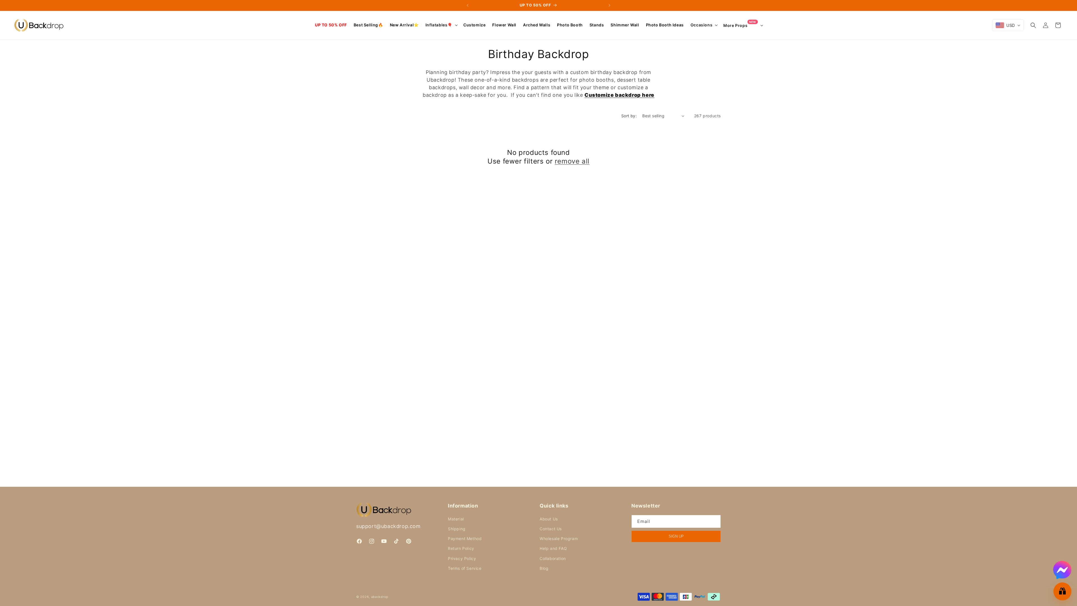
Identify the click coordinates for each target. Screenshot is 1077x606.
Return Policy (461, 548)
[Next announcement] (609, 5)
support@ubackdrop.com (388, 526)
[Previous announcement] (467, 5)
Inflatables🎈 (438, 24)
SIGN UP (676, 536)
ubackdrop (379, 597)
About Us (549, 519)
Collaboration (553, 558)
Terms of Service (465, 568)
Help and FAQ (553, 548)
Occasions (701, 24)
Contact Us (551, 528)
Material (456, 519)
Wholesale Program (559, 538)
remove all (572, 161)
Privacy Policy (462, 558)
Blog (544, 568)
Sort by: (629, 115)
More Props (739, 25)
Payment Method (465, 538)
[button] (441, 25)
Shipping (457, 528)
